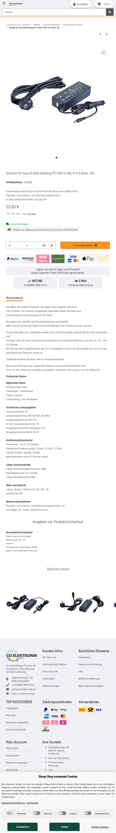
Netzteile (10, 715)
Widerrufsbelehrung (89, 678)
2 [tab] (59, 157)
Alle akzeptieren (22, 827)
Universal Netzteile (16, 729)
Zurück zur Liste (14, 25)
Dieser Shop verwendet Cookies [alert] (58, 776)
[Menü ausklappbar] (3, 2)
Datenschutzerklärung (90, 664)
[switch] (10, 813)
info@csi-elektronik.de (81, 285)
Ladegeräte (12, 708)
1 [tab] (56, 157)
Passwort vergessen (16, 762)
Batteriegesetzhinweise (91, 685)
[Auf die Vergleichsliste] (103, 52)
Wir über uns (49, 657)
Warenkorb (12, 769)
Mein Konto (12, 748)
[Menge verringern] (9, 245)
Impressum (84, 657)
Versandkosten (50, 671)
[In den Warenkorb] (8, 45)
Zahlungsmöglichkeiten (54, 664)
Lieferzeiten (48, 678)
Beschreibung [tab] (14, 298)
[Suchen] (110, 12)
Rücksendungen (50, 685)
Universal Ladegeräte (17, 722)
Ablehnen (64, 827)
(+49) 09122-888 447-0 (35, 285)
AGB (81, 671)
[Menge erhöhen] (51, 245)
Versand (31, 213)
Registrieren (12, 755)
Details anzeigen (100, 826)
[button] (80, 4)
